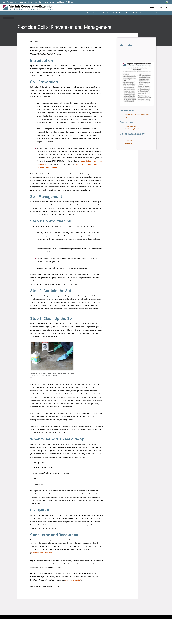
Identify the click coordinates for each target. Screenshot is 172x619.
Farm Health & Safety (131, 126)
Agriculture (81, 13)
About (52, 2)
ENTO (16, 18)
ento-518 (21, 18)
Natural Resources (146, 13)
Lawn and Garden (132, 13)
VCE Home (69, 2)
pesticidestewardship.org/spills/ (42, 553)
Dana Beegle (128, 143)
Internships (22, 2)
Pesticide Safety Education (132, 129)
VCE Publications (8, 18)
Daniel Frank (128, 140)
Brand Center (60, 2)
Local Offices (38, 2)
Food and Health (119, 13)
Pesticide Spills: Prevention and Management (36, 18)
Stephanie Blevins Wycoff (132, 138)
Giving (30, 2)
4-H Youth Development (162, 13)
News (46, 2)
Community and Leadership (96, 13)
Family (109, 13)
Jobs (4, 2)
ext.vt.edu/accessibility (73, 580)
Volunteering (11, 2)
